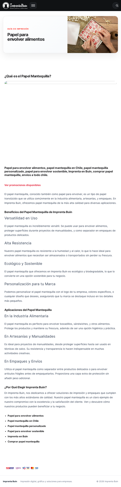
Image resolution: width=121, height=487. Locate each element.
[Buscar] (115, 5)
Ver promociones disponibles (22, 185)
